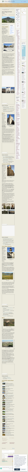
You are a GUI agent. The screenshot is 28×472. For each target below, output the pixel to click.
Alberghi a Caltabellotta (18, 13)
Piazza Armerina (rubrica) (18, 75)
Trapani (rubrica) (18, 86)
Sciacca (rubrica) (18, 78)
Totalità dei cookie (17, 469)
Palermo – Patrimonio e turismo (18, 71)
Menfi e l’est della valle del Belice (9, 401)
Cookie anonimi (23, 469)
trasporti (17, 155)
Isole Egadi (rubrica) (18, 51)
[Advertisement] (8, 81)
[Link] (10, 453)
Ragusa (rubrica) (18, 77)
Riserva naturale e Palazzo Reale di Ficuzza (7, 410)
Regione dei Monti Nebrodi (18, 67)
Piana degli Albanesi (8, 403)
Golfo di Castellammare (18, 49)
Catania (17, 110)
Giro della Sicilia (9, 1)
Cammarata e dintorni (8, 427)
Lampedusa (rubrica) (18, 55)
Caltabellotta (7, 399)
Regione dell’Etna (18, 47)
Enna (18, 120)
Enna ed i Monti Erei (18, 43)
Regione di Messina (18, 60)
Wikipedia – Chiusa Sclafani (6, 106)
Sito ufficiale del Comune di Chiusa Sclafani (8, 108)
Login (13, 448)
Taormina (17, 153)
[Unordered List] (7, 453)
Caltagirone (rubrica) (18, 38)
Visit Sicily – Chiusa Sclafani (6, 110)
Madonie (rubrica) (18, 56)
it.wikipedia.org (9, 378)
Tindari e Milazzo (18, 88)
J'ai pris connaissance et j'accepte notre (3, 460)
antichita (18, 105)
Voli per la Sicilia (18, 20)
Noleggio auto (18, 18)
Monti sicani (5, 440)
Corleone (7, 420)
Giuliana (6, 425)
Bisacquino (7, 429)
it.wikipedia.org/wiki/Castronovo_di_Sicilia (8, 238)
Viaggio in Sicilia (18, 34)
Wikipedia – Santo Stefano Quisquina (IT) (8, 307)
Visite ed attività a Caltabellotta (18, 15)
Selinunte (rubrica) (18, 82)
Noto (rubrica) (18, 69)
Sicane (2, 15)
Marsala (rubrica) (18, 58)
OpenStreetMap (23, 57)
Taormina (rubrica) (18, 85)
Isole (17, 128)
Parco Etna (18, 144)
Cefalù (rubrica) (18, 42)
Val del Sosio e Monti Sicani (18, 90)
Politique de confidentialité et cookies (13, 468)
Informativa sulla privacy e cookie (18, 94)
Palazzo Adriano (7, 392)
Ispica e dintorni (17, 130)
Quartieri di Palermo (17, 146)
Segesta (17, 148)
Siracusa (17, 149)
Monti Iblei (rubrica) (18, 65)
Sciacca (5, 439)
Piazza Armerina (17, 145)
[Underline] (4, 453)
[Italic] (3, 453)
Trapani (19, 154)
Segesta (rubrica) (18, 80)
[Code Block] (9, 453)
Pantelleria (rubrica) (18, 73)
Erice (16, 121)
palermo (18, 143)
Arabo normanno (17, 107)
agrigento (17, 104)
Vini (18, 158)
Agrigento (18, 100)
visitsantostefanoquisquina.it (6, 310)
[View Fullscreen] (24, 45)
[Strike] (5, 453)
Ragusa (17, 147)
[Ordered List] (6, 453)
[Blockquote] (8, 453)
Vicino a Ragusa (17, 158)
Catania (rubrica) (18, 40)
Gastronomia (18, 32)
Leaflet (22, 56)
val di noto (17, 156)
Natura (17, 137)
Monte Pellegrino (9, 265)
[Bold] (2, 453)
